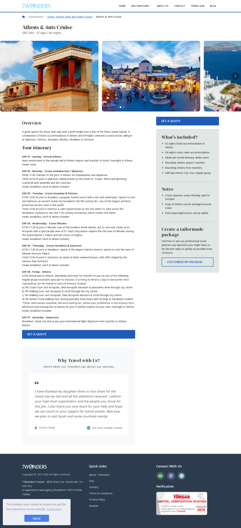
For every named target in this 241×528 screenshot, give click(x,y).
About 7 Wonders (99, 474)
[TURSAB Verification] (181, 503)
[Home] (23, 16)
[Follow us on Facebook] (171, 476)
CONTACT (179, 5)
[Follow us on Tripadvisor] (160, 476)
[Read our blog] (181, 476)
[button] (120, 107)
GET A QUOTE (36, 334)
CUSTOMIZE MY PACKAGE (184, 262)
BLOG (213, 5)
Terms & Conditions (101, 493)
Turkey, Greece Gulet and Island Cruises (69, 16)
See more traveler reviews (107, 427)
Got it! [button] (37, 518)
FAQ (91, 481)
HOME (122, 5)
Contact (93, 487)
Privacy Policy (97, 499)
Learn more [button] (54, 509)
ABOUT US (162, 5)
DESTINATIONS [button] (140, 5)
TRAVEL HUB (197, 5)
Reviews (93, 506)
